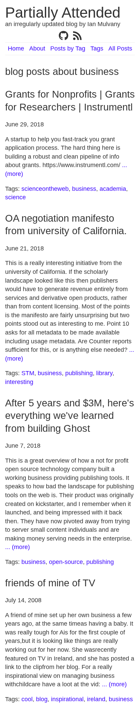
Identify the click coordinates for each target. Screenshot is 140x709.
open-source (66, 562)
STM (27, 373)
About (37, 48)
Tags (96, 48)
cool (27, 699)
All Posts (120, 48)
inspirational (67, 699)
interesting (19, 382)
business (84, 188)
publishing (79, 373)
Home (16, 48)
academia (113, 188)
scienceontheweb (45, 188)
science (15, 197)
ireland (96, 699)
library (104, 373)
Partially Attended (62, 12)
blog (42, 699)
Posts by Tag (67, 48)
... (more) (17, 547)
